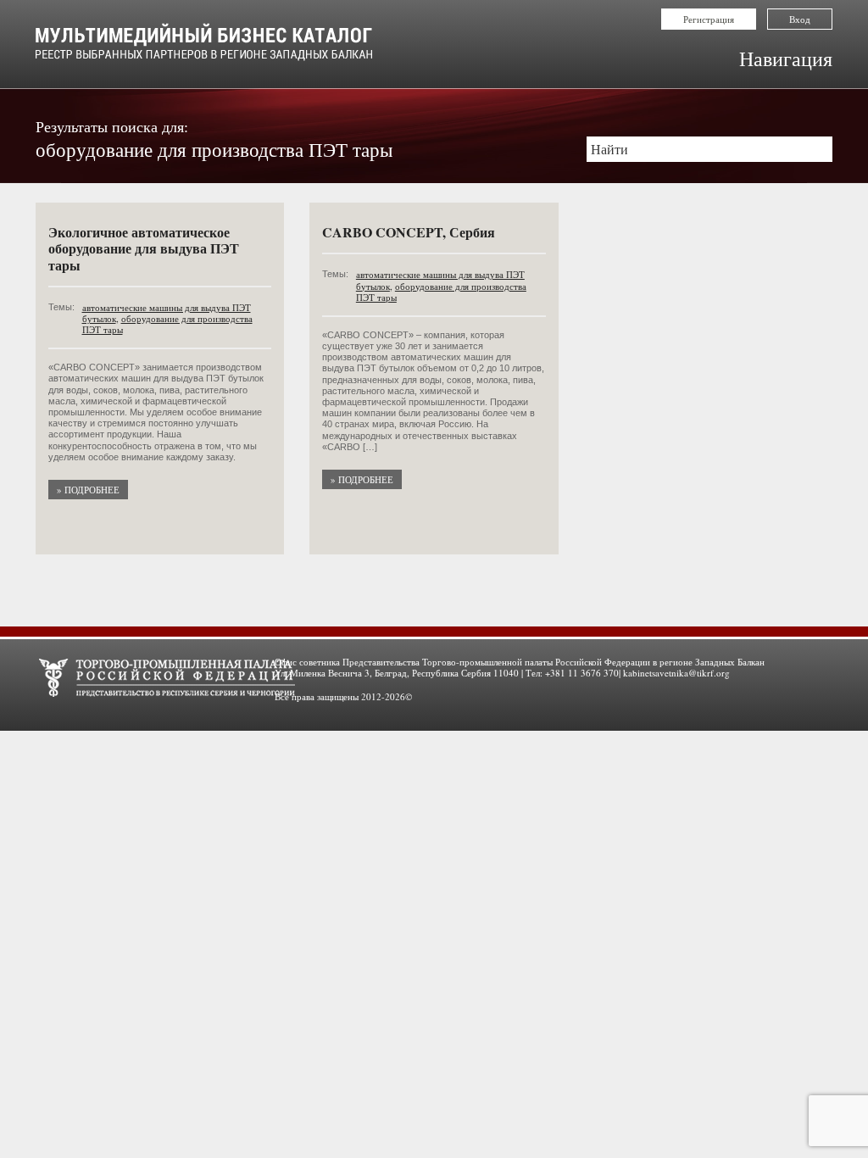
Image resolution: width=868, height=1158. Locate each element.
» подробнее (88, 489)
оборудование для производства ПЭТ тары (167, 324)
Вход (799, 19)
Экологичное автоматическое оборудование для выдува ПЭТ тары (143, 248)
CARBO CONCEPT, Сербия (408, 232)
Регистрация (708, 19)
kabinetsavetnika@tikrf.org (676, 672)
